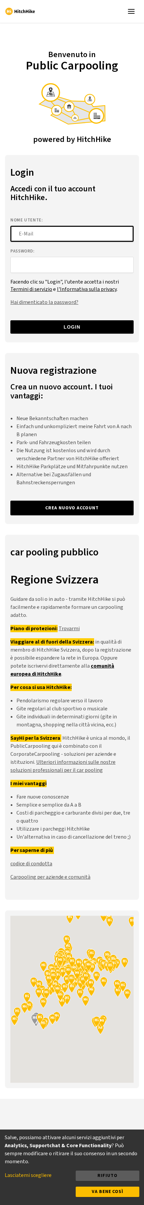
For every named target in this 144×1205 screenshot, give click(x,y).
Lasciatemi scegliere (28, 1175)
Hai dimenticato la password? (44, 302)
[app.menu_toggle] (133, 11)
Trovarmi (69, 628)
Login (72, 327)
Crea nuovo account (71, 508)
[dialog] (72, 1167)
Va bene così (107, 1191)
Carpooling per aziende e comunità (50, 877)
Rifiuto (107, 1175)
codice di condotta (31, 863)
